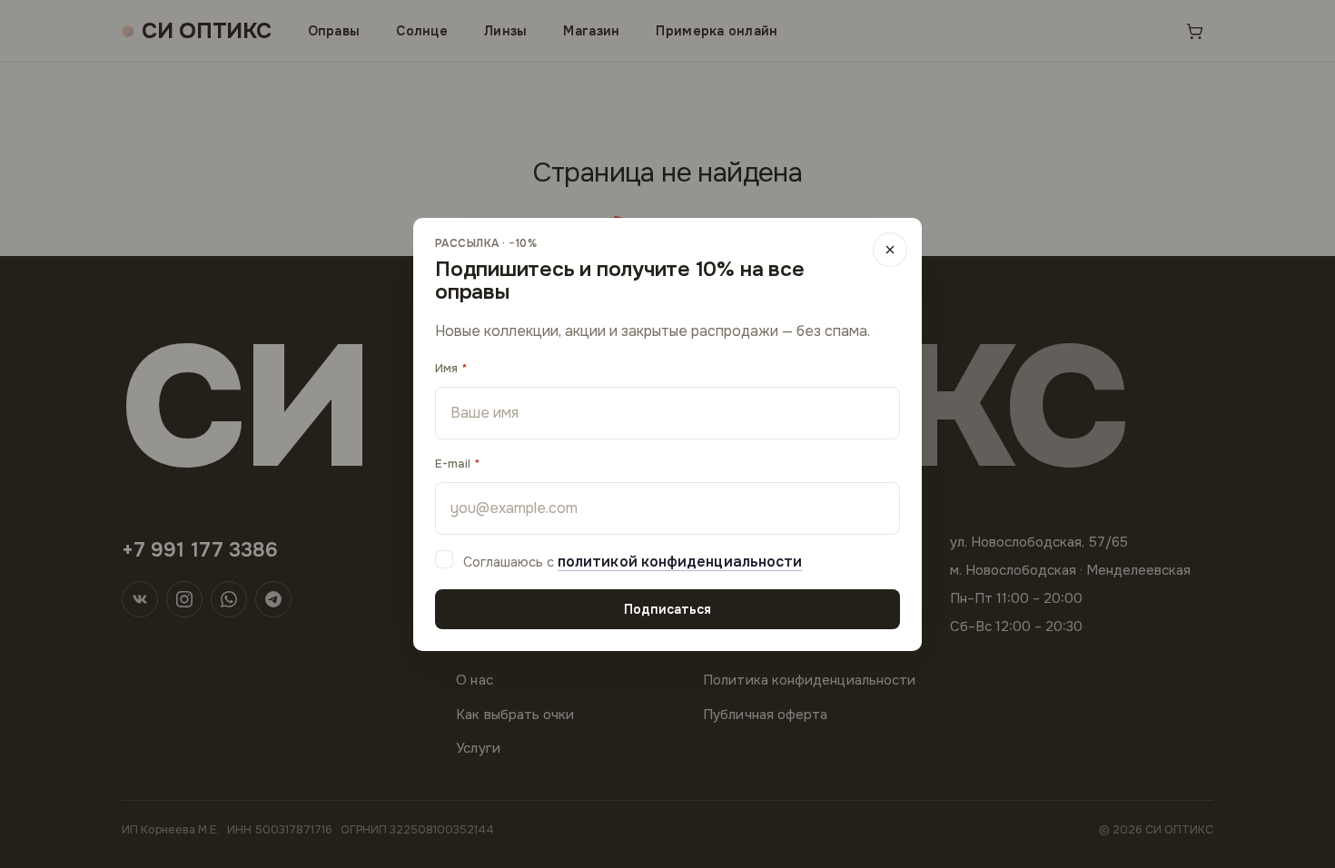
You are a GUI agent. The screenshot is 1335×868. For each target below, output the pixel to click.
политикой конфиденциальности (680, 561)
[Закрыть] (890, 249)
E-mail (452, 463)
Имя (446, 368)
